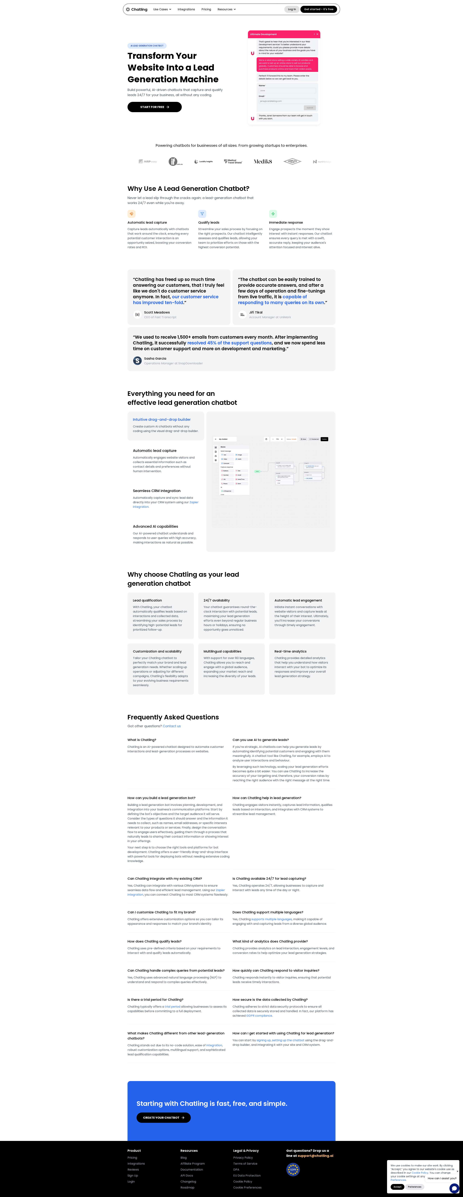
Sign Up (133, 1175)
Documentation (191, 1170)
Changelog (188, 1181)
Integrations (186, 9)
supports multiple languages (271, 919)
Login (131, 1181)
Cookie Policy (420, 1173)
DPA (236, 1170)
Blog (183, 1158)
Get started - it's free (318, 9)
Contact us (172, 726)
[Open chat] (454, 1188)
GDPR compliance (259, 1016)
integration (214, 1045)
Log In (292, 9)
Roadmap (187, 1187)
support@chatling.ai (315, 1155)
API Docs (186, 1175)
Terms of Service (245, 1164)
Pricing (206, 9)
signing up (264, 1040)
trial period (172, 1007)
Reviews (133, 1170)
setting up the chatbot (288, 1040)
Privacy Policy (243, 1158)
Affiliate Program (192, 1164)
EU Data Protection (247, 1175)
